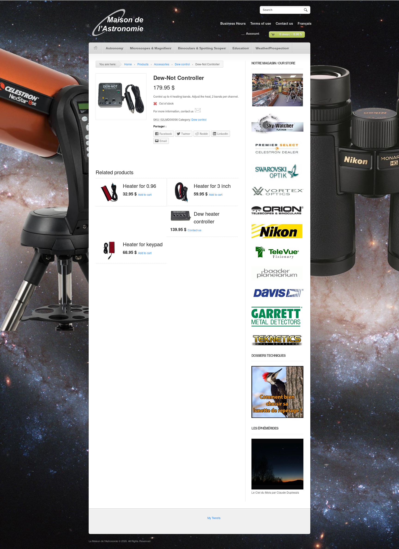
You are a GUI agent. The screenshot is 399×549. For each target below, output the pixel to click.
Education (239, 49)
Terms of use (260, 23)
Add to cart (144, 194)
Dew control (182, 64)
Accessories (161, 64)
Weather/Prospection (270, 49)
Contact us (284, 23)
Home (128, 64)
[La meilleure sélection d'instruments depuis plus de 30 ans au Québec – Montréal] (117, 38)
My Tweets (214, 518)
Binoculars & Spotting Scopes (200, 49)
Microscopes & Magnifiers (149, 49)
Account (252, 33)
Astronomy (112, 49)
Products (142, 64)
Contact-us (194, 230)
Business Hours (233, 23)
